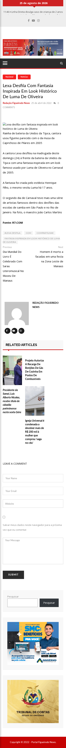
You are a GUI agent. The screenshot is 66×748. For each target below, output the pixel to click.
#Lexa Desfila (12, 233)
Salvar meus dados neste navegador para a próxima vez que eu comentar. (32, 527)
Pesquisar (13, 596)
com (28, 233)
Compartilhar (45, 233)
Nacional (9, 77)
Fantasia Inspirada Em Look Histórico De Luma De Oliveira (31, 240)
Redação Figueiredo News (16, 103)
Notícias (24, 77)
